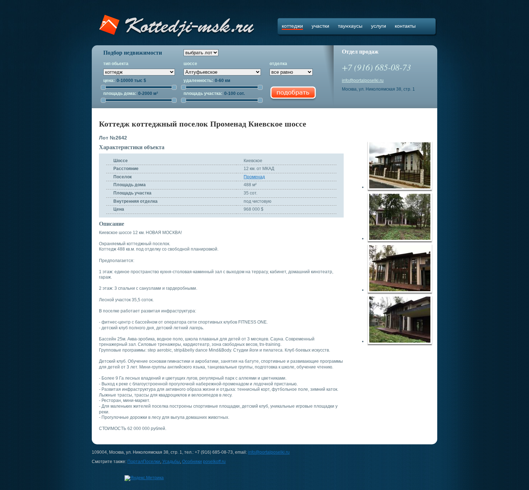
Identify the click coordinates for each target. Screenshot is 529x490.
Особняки (192, 461)
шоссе (190, 63)
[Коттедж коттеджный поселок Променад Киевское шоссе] (402, 166)
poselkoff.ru (214, 461)
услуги (378, 26)
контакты (405, 26)
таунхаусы (350, 26)
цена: (109, 80)
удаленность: (199, 80)
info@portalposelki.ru (363, 80)
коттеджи (292, 26)
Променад (254, 176)
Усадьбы (171, 461)
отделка (278, 63)
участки (320, 26)
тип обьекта (115, 63)
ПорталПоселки (143, 461)
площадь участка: (203, 93)
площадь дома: (120, 93)
